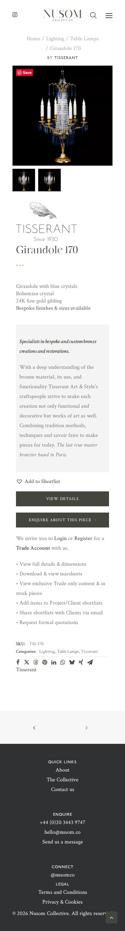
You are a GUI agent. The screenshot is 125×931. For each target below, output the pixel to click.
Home (33, 38)
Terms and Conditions (62, 892)
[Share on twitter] (27, 662)
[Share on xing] (81, 662)
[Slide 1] (23, 180)
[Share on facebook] (18, 662)
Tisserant (66, 57)
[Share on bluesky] (72, 662)
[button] (109, 15)
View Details (62, 498)
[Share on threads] (36, 662)
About (62, 770)
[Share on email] (90, 662)
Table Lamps (84, 38)
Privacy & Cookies (62, 902)
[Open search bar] (93, 15)
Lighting (55, 38)
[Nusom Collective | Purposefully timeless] (62, 15)
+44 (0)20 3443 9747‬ (62, 822)
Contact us (62, 789)
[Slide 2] (49, 180)
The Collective (62, 779)
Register (83, 538)
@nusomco (63, 875)
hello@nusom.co (62, 832)
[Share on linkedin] (54, 662)
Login (60, 538)
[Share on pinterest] (45, 662)
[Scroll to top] (111, 917)
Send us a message (62, 842)
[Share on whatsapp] (63, 662)
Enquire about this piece (60, 520)
